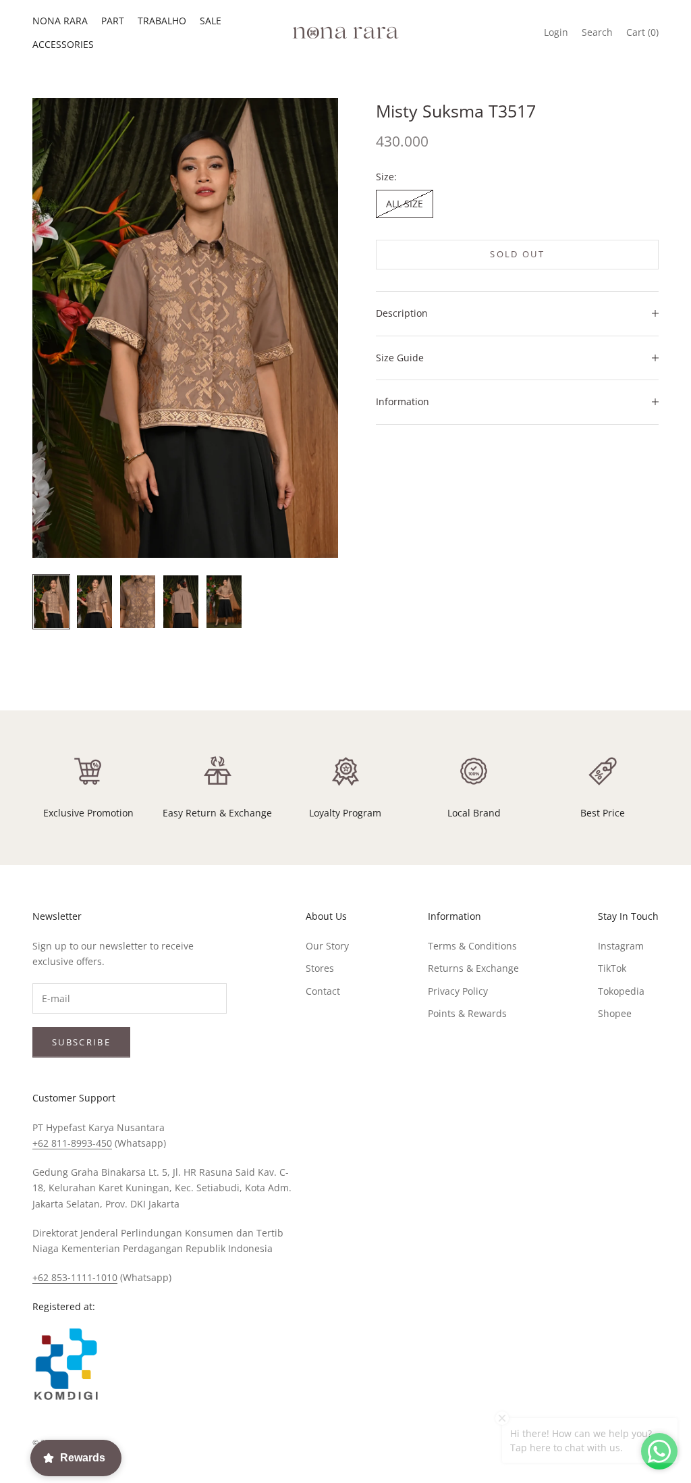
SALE (210, 20)
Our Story (327, 945)
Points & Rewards (467, 1013)
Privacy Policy (458, 991)
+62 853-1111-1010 (74, 1277)
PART (112, 20)
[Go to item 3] (138, 601)
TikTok (612, 968)
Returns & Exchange (473, 968)
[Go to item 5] (224, 601)
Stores (320, 968)
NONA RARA (60, 20)
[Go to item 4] (181, 601)
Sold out (517, 254)
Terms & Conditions (472, 945)
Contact (323, 991)
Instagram (621, 945)
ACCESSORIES (63, 44)
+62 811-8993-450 (72, 1143)
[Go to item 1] (51, 601)
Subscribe (81, 1042)
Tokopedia (621, 991)
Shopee (615, 1013)
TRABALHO (162, 20)
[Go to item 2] (94, 601)
